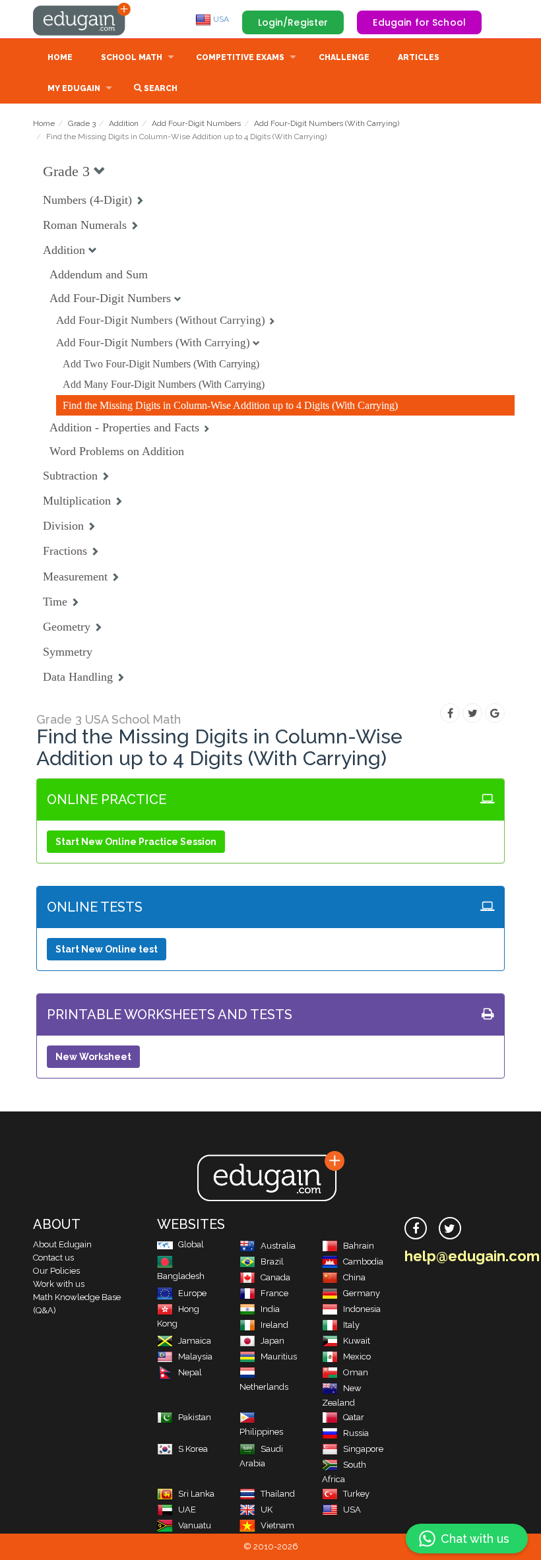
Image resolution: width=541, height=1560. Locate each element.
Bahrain (358, 1246)
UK (266, 1509)
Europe (192, 1293)
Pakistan (194, 1417)
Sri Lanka (196, 1494)
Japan (272, 1341)
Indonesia (362, 1309)
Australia (278, 1246)
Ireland (274, 1325)
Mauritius (279, 1356)
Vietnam (277, 1525)
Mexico (357, 1356)
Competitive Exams (240, 57)
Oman (355, 1372)
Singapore (363, 1449)
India (270, 1309)
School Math (131, 57)
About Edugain (62, 1244)
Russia (356, 1433)
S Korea (193, 1449)
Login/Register (293, 22)
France (274, 1293)
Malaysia (195, 1356)
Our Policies (56, 1271)
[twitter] (450, 1228)
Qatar (353, 1417)
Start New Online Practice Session (135, 841)
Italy (351, 1325)
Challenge (344, 57)
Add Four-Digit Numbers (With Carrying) (326, 123)
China (354, 1277)
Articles (418, 57)
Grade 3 (82, 123)
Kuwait (356, 1341)
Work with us (58, 1284)
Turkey (356, 1494)
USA (220, 19)
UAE (187, 1509)
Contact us (53, 1258)
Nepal (190, 1372)
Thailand (278, 1494)
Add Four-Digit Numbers (196, 123)
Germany (361, 1293)
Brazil (272, 1261)
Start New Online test (106, 949)
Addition (124, 123)
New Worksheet (93, 1056)
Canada (275, 1277)
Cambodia (363, 1261)
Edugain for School (419, 22)
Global (191, 1244)
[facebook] (415, 1228)
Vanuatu (194, 1525)
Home (60, 57)
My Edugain (74, 88)
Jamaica (194, 1341)
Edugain (82, 19)
